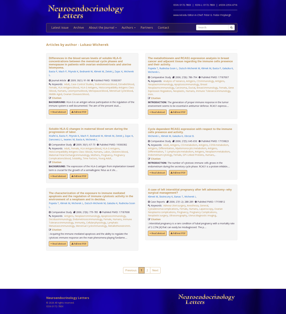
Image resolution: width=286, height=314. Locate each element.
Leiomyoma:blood (77, 90)
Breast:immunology (207, 87)
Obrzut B (189, 136)
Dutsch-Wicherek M (95, 203)
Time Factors (90, 158)
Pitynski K (73, 71)
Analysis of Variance (174, 81)
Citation (56, 97)
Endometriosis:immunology (87, 219)
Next (155, 270)
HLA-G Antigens (88, 87)
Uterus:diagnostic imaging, (202, 215)
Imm (150, 94)
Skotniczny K (166, 196)
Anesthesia (193, 205)
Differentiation (166, 148)
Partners (147, 27)
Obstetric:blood (119, 151)
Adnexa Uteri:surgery (174, 205)
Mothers (95, 155)
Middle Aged (55, 94)
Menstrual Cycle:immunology (91, 225)
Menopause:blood (98, 90)
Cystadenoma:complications (163, 208)
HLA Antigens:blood (68, 87)
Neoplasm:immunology (87, 215)
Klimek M (99, 71)
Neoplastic (178, 91)
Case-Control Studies (82, 84)
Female (53, 87)
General (204, 205)
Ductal (191, 87)
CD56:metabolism (218, 144)
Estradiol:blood (126, 84)
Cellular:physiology (96, 222)
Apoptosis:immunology (113, 215)
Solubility (76, 158)
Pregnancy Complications (203, 212)
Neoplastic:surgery (158, 215)
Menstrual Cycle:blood (121, 90)
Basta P (53, 71)
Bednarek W (86, 71)
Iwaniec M (69, 139)
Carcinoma (181, 87)
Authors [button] (128, 27)
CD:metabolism (189, 144)
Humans (61, 90)
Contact (163, 27)
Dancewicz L (55, 139)
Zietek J (109, 71)
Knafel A (53, 135)
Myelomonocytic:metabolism (190, 148)
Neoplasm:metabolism (217, 151)
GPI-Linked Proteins (193, 154)
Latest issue (60, 27)
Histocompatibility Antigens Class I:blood (70, 151)
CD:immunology (205, 81)
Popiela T (54, 203)
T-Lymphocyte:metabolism (179, 151)
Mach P (63, 71)
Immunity (80, 222)
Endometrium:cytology (160, 154)
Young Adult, (105, 158)
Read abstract (59, 112)
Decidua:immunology (60, 219)
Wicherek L (91, 139)
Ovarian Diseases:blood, (76, 94)
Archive (78, 27)
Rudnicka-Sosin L (168, 68)
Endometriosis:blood (106, 84)
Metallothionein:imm (119, 225)
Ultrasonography (178, 215)
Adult (67, 84)
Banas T (178, 196)
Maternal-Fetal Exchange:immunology (69, 155)
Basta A (80, 139)
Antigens (68, 215)
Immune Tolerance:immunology (213, 91)
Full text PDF (79, 112)
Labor (107, 151)
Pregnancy (106, 155)
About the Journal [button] (102, 27)
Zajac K (119, 71)
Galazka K (112, 203)
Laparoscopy (206, 208)
